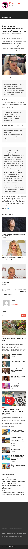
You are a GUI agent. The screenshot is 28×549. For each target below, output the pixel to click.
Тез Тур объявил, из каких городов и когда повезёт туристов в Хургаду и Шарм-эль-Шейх (18, 457)
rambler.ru (9, 208)
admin (9, 33)
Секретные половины (16, 354)
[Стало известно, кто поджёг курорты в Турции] (6, 452)
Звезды (3, 23)
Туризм (3, 407)
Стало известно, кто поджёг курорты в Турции (18, 448)
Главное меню (7, 17)
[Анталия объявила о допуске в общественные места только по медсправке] (14, 406)
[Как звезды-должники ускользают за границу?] (14, 335)
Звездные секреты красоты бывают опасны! (18, 377)
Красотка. (15, 3)
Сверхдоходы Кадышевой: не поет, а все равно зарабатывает (18, 385)
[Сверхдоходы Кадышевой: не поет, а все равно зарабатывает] (6, 388)
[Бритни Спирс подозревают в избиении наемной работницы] (14, 256)
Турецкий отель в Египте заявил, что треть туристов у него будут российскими (18, 465)
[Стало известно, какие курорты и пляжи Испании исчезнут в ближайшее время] (6, 434)
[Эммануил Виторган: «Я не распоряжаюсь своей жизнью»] (6, 373)
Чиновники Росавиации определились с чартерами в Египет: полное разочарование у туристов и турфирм (18, 440)
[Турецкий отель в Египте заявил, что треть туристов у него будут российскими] (6, 468)
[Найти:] (14, 315)
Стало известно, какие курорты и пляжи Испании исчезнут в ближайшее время (18, 431)
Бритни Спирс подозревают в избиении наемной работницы (12, 258)
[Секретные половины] (6, 358)
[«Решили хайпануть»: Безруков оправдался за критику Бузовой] (14, 232)
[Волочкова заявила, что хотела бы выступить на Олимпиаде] (14, 279)
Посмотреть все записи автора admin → (17, 303)
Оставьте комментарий (16, 33)
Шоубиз (3, 336)
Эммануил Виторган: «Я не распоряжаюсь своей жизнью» (17, 370)
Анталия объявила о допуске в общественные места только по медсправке (12, 411)
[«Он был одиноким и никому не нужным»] (6, 366)
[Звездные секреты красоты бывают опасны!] (6, 381)
